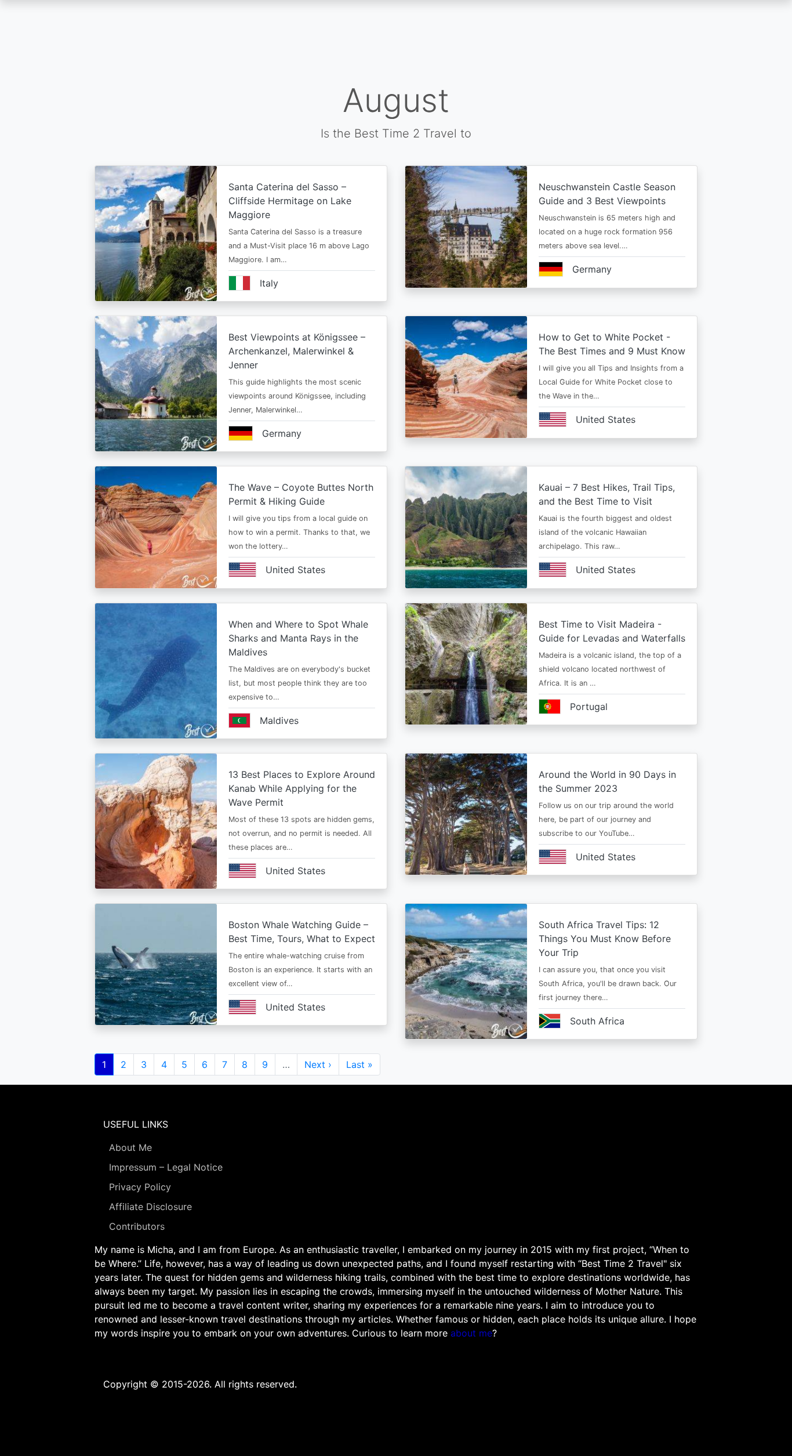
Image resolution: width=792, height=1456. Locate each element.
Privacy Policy (140, 1187)
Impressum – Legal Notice (166, 1167)
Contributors (137, 1226)
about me (471, 1333)
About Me (130, 1147)
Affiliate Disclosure (150, 1206)
